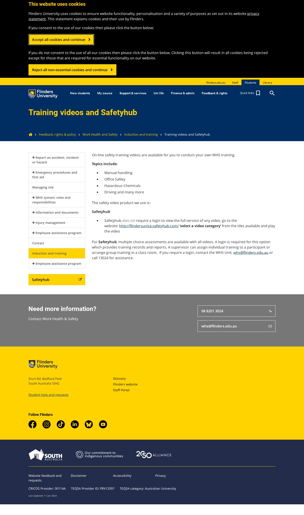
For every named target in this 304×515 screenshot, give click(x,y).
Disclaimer (79, 475)
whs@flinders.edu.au (250, 252)
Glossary (119, 378)
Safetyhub (40, 279)
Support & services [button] (133, 93)
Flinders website (125, 384)
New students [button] (80, 93)
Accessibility (122, 475)
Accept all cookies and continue (58, 39)
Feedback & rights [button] (214, 93)
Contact (38, 243)
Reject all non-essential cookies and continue (69, 69)
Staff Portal (121, 390)
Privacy (160, 475)
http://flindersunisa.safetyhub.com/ (149, 225)
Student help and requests (48, 395)
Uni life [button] (159, 93)
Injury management (50, 222)
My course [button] (104, 93)
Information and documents (57, 212)
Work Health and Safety (100, 134)
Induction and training (141, 134)
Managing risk (43, 187)
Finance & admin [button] (183, 93)
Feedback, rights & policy (57, 134)
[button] (250, 93)
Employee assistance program (58, 233)
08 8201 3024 (212, 311)
